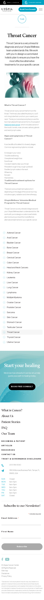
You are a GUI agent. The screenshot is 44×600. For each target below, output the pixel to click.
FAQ (4, 428)
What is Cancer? (11, 410)
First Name (7, 532)
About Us (7, 416)
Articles (6, 446)
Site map (4, 571)
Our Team (8, 433)
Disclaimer (5, 573)
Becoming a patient (13, 441)
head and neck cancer (12, 125)
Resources (8, 450)
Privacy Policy (6, 576)
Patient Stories (10, 422)
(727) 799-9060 (15, 465)
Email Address (10, 518)
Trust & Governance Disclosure (21, 459)
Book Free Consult (28, 9)
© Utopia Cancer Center (10, 565)
